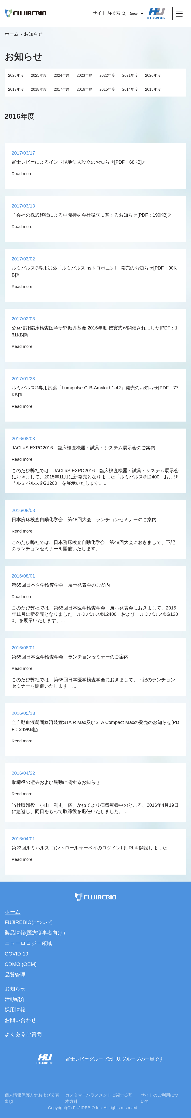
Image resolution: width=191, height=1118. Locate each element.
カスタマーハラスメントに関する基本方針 (98, 1098)
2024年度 (62, 75)
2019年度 (16, 89)
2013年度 (153, 89)
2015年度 (107, 89)
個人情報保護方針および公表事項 (32, 1098)
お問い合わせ (20, 1020)
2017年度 (62, 89)
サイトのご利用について (159, 1098)
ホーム (12, 34)
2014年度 (130, 89)
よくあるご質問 (23, 1034)
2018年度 (39, 89)
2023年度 (84, 75)
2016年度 (84, 89)
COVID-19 (16, 954)
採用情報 (15, 1010)
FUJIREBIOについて (29, 922)
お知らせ (15, 989)
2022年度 (107, 75)
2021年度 (130, 75)
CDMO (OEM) (21, 964)
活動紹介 (15, 999)
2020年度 (153, 75)
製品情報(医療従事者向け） (36, 933)
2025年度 (39, 75)
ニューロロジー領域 (28, 943)
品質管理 (15, 975)
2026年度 (16, 75)
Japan (134, 13)
